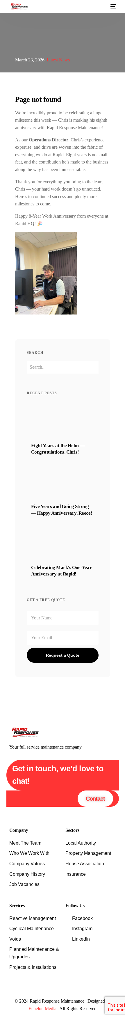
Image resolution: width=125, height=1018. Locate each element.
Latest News (58, 59)
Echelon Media (42, 1008)
